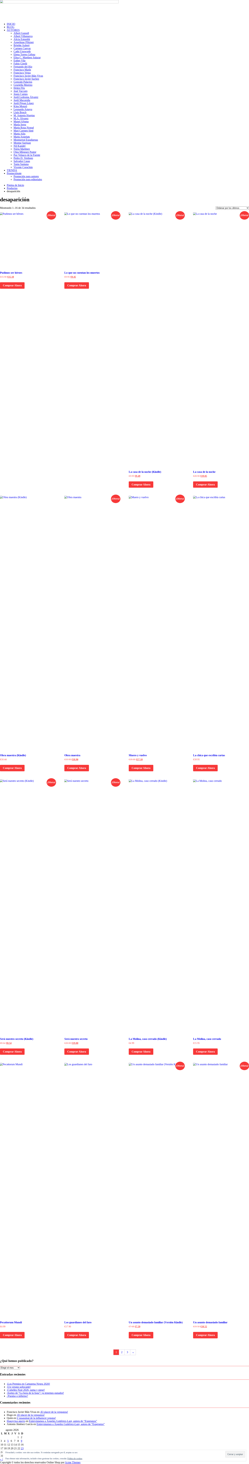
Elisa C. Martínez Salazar (27, 57)
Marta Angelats (22, 136)
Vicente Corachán (23, 167)
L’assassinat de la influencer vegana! (36, 1418)
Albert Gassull (21, 33)
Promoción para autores (26, 176)
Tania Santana (21, 164)
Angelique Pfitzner (24, 42)
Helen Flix (19, 88)
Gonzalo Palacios (23, 81)
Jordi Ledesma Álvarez (26, 97)
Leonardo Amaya (23, 109)
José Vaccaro (20, 91)
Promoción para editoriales (28, 179)
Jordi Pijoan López (24, 103)
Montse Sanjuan (22, 142)
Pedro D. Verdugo (23, 158)
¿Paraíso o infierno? (17, 1396)
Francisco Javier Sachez (26, 78)
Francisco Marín (22, 69)
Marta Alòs (19, 133)
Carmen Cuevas (22, 48)
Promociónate (14, 173)
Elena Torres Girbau (24, 54)
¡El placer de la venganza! (54, 1411)
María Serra (20, 124)
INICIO (11, 24)
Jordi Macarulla (22, 100)
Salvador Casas (22, 161)
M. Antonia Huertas (24, 115)
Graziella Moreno (23, 84)
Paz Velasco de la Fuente (27, 155)
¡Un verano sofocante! (19, 1386)
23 (22, 1448)
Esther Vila (19, 60)
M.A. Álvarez (21, 118)
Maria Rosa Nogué (24, 127)
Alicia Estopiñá (22, 39)
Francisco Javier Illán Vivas (28, 75)
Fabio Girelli (20, 63)
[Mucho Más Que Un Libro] (59, 2)
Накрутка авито (16, 1421)
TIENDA (12, 170)
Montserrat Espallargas (26, 139)
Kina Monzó (20, 106)
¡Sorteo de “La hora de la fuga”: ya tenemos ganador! (35, 1393)
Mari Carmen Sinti (23, 130)
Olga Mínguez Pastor (25, 152)
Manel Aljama (21, 121)
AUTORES (13, 30)
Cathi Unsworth (22, 51)
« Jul (2, 1459)
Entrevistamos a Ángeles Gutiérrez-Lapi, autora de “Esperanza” (63, 1421)
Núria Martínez (22, 148)
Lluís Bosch (20, 112)
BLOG (10, 27)
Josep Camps (21, 94)
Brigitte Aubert (21, 45)
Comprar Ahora (12, 285)
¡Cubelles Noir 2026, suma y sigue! (26, 1389)
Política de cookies (74, 1458)
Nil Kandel (19, 145)
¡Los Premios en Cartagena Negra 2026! (28, 1383)
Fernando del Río (23, 66)
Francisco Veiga (22, 72)
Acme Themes (72, 1462)
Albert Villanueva (23, 36)
